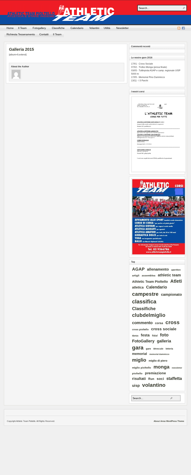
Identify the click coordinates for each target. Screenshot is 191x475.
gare (148, 348)
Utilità (105, 28)
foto (164, 334)
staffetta (174, 378)
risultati (139, 379)
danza (135, 335)
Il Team (21, 28)
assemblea (148, 275)
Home (10, 27)
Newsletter (122, 27)
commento (142, 322)
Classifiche (57, 28)
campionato (171, 294)
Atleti (176, 281)
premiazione (155, 373)
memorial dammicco (159, 354)
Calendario (75, 28)
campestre (145, 294)
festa (145, 335)
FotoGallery (143, 341)
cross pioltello (140, 329)
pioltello (137, 373)
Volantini (94, 27)
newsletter (177, 368)
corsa (159, 323)
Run (151, 378)
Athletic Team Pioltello (61, 13)
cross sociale (163, 329)
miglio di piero (158, 360)
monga (161, 367)
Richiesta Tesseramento (21, 34)
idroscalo (158, 348)
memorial (139, 354)
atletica (138, 287)
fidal (155, 335)
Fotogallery (38, 28)
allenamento (158, 269)
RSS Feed (178, 28)
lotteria (169, 348)
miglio (139, 360)
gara (137, 348)
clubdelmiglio (148, 315)
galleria (164, 341)
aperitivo (176, 270)
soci (160, 379)
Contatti (43, 34)
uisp (136, 385)
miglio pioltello (141, 367)
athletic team (169, 275)
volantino (153, 385)
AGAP (138, 269)
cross (172, 322)
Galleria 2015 (21, 49)
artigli (135, 275)
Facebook (183, 28)
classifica (144, 301)
